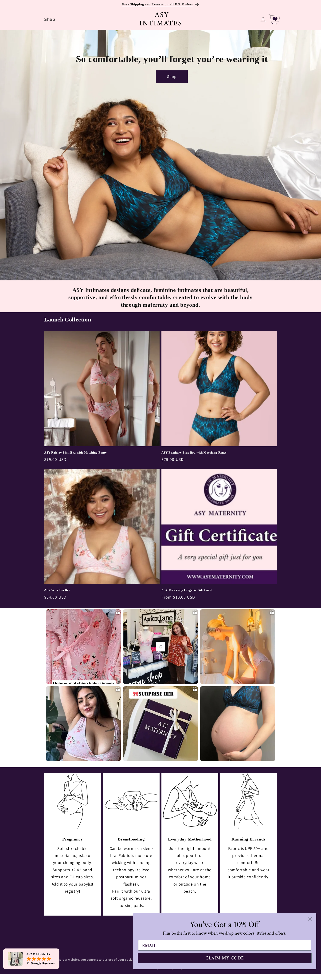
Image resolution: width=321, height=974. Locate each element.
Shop (171, 76)
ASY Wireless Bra (57, 590)
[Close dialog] (310, 919)
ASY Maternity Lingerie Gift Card (186, 590)
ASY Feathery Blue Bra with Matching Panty (194, 452)
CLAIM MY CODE (224, 958)
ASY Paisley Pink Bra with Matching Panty (75, 452)
